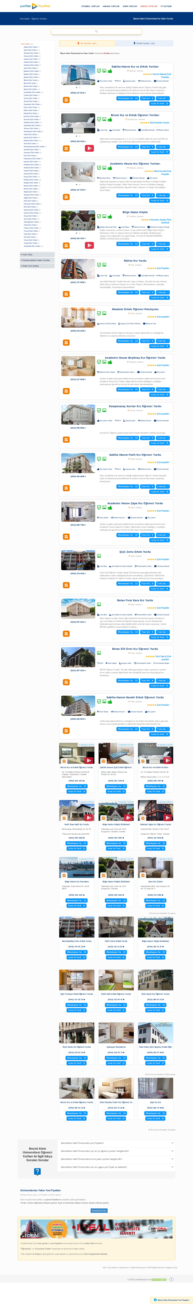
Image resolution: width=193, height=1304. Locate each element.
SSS (105, 1267)
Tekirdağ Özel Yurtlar (31, 222)
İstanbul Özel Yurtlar (31, 140)
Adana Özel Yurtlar (30, 47)
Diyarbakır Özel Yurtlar (32, 104)
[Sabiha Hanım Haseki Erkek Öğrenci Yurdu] (78, 706)
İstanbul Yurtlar (90, 6)
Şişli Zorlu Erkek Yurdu (135, 551)
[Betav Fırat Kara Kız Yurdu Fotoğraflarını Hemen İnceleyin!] (66, 633)
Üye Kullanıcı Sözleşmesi (118, 1267)
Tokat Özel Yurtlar (30, 225)
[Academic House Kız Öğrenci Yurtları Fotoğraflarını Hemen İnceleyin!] (66, 197)
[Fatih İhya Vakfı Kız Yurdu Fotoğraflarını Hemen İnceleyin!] (64, 819)
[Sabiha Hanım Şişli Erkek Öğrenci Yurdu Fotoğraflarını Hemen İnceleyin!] (103, 762)
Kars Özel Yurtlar (30, 156)
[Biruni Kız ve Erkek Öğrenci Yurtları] (78, 123)
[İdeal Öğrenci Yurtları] (96, 1238)
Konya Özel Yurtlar (30, 177)
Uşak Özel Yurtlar (30, 234)
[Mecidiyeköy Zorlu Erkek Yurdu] (76, 927)
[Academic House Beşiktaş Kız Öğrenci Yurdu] (78, 366)
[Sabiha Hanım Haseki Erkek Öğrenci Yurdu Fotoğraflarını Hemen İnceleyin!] (66, 731)
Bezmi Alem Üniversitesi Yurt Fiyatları (174, 1300)
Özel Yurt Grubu (31, 266)
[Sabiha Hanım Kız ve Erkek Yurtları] (78, 75)
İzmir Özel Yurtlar (30, 144)
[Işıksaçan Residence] (116, 1032)
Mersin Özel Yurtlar (30, 189)
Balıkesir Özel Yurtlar (31, 71)
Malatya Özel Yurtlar (31, 183)
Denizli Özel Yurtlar (30, 101)
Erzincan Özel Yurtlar (31, 116)
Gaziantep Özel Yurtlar (32, 125)
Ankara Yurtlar (111, 6)
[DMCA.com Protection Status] (159, 1279)
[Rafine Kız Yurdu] (78, 269)
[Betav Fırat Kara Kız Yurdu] (78, 609)
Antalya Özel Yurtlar (31, 62)
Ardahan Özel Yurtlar (31, 65)
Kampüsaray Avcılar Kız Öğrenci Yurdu (135, 406)
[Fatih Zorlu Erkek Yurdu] (116, 927)
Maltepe (132, 71)
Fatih (133, 313)
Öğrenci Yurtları (39, 18)
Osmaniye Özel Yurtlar (32, 204)
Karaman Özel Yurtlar (31, 153)
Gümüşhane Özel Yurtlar (32, 131)
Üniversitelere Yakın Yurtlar (36, 260)
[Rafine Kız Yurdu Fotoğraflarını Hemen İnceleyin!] (66, 294)
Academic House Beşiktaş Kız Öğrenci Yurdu (135, 357)
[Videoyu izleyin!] (89, 149)
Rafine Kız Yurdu (135, 260)
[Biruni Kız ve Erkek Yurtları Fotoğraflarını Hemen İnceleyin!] (143, 762)
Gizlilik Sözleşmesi (138, 1267)
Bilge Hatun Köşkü (135, 212)
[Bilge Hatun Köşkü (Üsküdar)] (116, 810)
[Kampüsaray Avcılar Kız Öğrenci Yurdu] (78, 415)
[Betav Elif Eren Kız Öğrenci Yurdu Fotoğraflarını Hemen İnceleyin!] (66, 682)
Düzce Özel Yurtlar (30, 107)
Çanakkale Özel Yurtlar (32, 92)
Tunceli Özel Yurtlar (31, 231)
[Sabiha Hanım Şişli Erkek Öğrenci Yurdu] (116, 753)
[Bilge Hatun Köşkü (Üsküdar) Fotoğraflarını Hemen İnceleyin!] (103, 819)
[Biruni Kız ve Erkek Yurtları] (155, 753)
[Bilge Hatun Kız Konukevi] (76, 867)
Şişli (132, 265)
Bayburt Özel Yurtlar (31, 77)
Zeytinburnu (132, 119)
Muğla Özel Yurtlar (30, 192)
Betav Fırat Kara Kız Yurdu (135, 600)
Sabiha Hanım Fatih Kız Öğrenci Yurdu (135, 454)
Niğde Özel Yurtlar (30, 198)
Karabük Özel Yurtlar (31, 150)
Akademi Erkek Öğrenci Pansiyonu (135, 309)
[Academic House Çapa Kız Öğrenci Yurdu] (78, 512)
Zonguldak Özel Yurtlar (32, 246)
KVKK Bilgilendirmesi (156, 1267)
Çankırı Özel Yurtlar (31, 95)
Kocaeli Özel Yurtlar (31, 174)
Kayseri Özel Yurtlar (31, 162)
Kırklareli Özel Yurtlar (31, 168)
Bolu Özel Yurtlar (30, 83)
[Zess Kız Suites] (155, 867)
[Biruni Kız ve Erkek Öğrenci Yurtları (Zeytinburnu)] (76, 1088)
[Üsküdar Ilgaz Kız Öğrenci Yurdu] (155, 810)
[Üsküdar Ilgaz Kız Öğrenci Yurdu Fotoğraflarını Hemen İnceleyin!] (143, 819)
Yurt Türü (27, 254)
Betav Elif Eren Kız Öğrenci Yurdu (135, 648)
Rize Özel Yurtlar (30, 207)
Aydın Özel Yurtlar (30, 68)
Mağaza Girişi (171, 1267)
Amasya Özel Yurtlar (31, 56)
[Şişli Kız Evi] (155, 1088)
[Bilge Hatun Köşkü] (78, 220)
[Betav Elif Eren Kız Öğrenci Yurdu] (78, 657)
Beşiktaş (132, 362)
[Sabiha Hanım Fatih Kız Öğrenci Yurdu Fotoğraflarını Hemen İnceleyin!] (66, 488)
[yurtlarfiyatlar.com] (37, 6)
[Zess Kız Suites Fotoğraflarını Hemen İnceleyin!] (143, 876)
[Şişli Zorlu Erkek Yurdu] (78, 560)
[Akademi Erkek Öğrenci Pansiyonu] (78, 318)
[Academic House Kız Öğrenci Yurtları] (78, 172)
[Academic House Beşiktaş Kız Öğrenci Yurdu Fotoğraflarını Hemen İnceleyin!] (66, 391)
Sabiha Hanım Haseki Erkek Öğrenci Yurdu (135, 697)
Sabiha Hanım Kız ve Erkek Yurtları (135, 66)
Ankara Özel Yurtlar (31, 59)
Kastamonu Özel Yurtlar (32, 159)
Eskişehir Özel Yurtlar (31, 122)
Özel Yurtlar (25, 44)
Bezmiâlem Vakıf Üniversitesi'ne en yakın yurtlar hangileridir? (91, 1159)
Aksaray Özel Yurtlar (31, 53)
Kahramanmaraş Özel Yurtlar (34, 147)
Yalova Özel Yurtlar (30, 240)
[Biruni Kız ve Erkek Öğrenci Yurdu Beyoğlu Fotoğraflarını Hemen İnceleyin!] (64, 762)
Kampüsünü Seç (99, 1211)
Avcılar (132, 410)
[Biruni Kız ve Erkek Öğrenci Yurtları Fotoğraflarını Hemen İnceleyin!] (66, 148)
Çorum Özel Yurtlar (30, 98)
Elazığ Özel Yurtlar (30, 113)
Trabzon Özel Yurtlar (31, 228)
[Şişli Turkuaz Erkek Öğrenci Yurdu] (76, 980)
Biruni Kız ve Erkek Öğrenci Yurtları (135, 115)
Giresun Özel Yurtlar (31, 128)
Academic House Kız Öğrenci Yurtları (135, 163)
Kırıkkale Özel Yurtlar (31, 165)
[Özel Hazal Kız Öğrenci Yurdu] (155, 980)
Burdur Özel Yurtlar (30, 86)
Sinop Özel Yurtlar (30, 216)
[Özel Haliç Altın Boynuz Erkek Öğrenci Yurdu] (155, 1032)
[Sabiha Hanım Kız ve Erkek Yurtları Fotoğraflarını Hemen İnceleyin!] (66, 100)
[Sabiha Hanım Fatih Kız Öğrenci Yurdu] (78, 463)
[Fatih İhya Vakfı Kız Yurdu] (76, 810)
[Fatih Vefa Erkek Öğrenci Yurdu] (116, 980)
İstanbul (140, 71)
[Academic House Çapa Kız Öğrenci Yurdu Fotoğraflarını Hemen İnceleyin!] (66, 536)
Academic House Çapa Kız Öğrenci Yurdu (135, 503)
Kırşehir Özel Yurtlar (31, 171)
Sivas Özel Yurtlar (30, 219)
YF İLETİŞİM (166, 6)
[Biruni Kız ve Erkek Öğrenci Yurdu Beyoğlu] (76, 753)
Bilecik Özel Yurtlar (30, 80)
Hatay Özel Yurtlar (30, 134)
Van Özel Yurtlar (29, 237)
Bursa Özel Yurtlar (30, 89)
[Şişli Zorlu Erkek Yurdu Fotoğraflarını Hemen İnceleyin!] (66, 585)
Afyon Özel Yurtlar (30, 50)
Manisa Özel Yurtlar (31, 186)
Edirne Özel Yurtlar (30, 110)
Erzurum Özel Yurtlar (31, 119)
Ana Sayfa (25, 18)
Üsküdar (132, 216)
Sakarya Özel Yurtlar (31, 210)
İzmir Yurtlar (130, 6)
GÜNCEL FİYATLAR (148, 6)
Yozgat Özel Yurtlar (30, 243)
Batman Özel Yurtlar (31, 74)
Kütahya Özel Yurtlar (31, 180)
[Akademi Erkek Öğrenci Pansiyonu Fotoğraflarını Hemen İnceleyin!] (66, 342)
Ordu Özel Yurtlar (30, 201)
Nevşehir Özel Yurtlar (31, 195)
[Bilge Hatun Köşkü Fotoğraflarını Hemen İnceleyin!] (66, 245)
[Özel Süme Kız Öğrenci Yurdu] (76, 1032)
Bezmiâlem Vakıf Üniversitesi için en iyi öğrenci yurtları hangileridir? (95, 1151)
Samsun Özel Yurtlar (31, 213)
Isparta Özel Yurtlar (30, 137)
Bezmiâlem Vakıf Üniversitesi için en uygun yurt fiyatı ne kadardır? (94, 1167)
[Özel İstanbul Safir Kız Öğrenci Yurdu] (116, 1088)
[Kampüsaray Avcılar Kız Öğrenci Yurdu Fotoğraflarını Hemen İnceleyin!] (66, 439)
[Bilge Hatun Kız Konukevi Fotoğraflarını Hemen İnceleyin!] (64, 876)
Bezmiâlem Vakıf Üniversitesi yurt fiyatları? (82, 1143)
